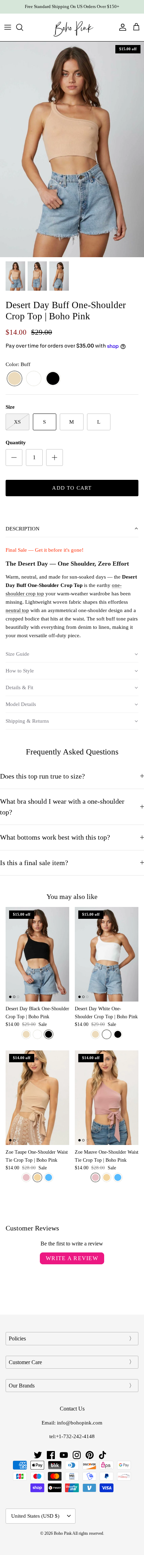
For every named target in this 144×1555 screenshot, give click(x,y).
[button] (72, 529)
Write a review (72, 1258)
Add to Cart (72, 488)
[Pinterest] (90, 1455)
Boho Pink (63, 1533)
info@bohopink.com (79, 1423)
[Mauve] (26, 1177)
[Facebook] (51, 1455)
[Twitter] (38, 1455)
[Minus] (14, 457)
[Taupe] (37, 1177)
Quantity (16, 442)
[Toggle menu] (7, 27)
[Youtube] (64, 1455)
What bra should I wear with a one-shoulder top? (62, 807)
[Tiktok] (103, 1455)
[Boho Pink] (72, 27)
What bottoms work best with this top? (55, 837)
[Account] (121, 27)
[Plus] (54, 457)
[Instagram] (77, 1455)
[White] (34, 378)
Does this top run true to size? (42, 776)
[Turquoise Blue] (48, 1177)
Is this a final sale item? (34, 862)
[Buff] (14, 378)
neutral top (17, 610)
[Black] (53, 378)
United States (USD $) (35, 1516)
